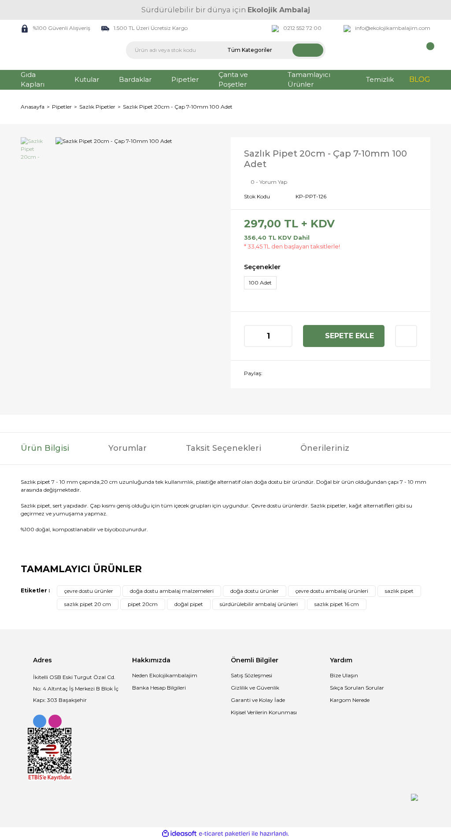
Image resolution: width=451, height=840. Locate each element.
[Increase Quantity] (285, 336)
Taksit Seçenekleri (223, 448)
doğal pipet (188, 604)
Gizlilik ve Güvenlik (255, 687)
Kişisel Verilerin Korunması (264, 712)
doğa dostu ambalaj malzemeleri (172, 591)
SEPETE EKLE (349, 336)
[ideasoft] (179, 833)
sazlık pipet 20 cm (87, 604)
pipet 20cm (143, 604)
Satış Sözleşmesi (251, 675)
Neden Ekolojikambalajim (164, 675)
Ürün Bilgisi (45, 448)
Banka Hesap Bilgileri (159, 687)
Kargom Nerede (350, 700)
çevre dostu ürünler (88, 591)
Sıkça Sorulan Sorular (357, 687)
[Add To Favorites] (406, 336)
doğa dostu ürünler (254, 591)
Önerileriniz (324, 448)
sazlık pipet (399, 591)
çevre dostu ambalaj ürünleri (332, 591)
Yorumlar (127, 448)
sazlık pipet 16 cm (336, 604)
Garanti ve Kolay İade (258, 700)
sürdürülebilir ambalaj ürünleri (259, 604)
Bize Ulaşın (344, 675)
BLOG (419, 79)
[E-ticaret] (224, 834)
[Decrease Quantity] (251, 336)
